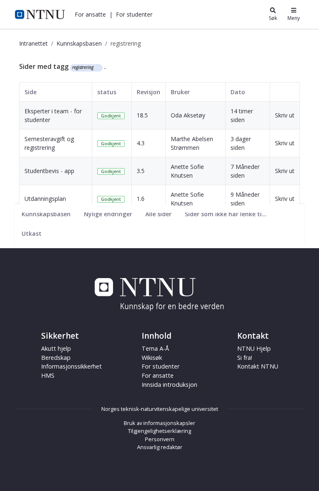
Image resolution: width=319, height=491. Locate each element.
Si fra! (244, 358)
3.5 (141, 171)
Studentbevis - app (49, 171)
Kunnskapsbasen (79, 43)
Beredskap (56, 358)
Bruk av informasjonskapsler (159, 423)
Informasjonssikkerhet (71, 366)
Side (31, 92)
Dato (238, 92)
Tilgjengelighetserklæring (159, 431)
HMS (47, 375)
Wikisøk (152, 358)
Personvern (159, 439)
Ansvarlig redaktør (159, 447)
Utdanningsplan (45, 199)
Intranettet (33, 43)
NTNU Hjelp (254, 348)
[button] (90, 14)
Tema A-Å (155, 348)
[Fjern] (97, 67)
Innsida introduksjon (169, 384)
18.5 (142, 115)
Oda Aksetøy (188, 115)
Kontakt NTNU (257, 366)
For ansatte (158, 375)
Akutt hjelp (56, 348)
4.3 (141, 143)
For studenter (160, 366)
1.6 (141, 199)
